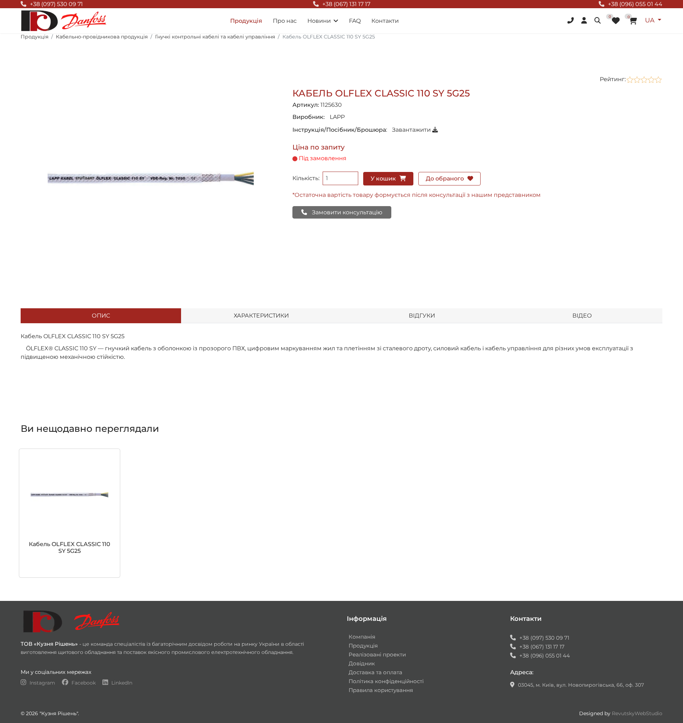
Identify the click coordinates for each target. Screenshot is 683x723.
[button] (571, 21)
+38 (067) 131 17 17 (346, 4)
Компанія (362, 636)
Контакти (385, 20)
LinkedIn (121, 683)
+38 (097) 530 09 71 (56, 4)
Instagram (42, 683)
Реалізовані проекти (377, 654)
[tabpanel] (342, 360)
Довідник (362, 663)
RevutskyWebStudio (637, 713)
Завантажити (412, 129)
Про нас (285, 20)
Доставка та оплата (375, 672)
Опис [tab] (101, 315)
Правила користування (381, 690)
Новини (319, 20)
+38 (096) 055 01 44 (635, 4)
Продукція (246, 20)
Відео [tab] (582, 315)
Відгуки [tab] (422, 315)
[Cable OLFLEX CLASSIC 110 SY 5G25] (151, 178)
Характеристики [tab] (261, 315)
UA (650, 20)
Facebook (83, 683)
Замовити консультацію (346, 212)
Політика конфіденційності (386, 681)
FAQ (355, 20)
